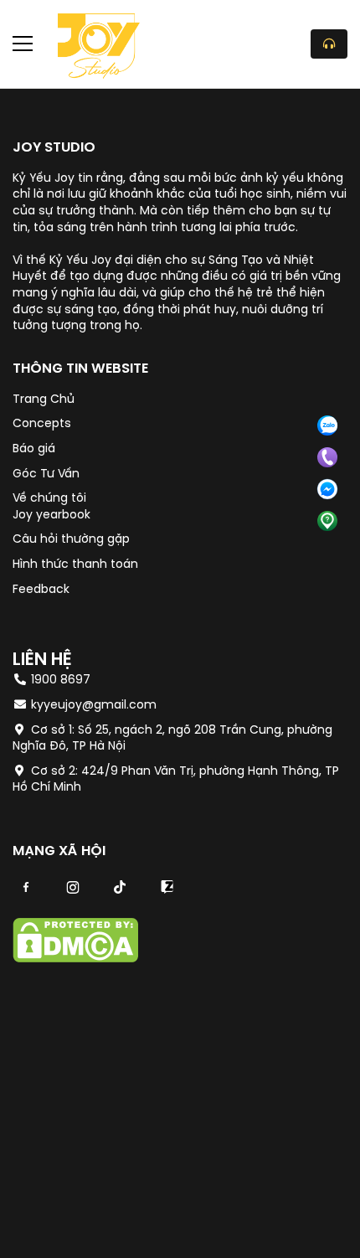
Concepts (42, 424)
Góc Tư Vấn (46, 474)
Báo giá (34, 449)
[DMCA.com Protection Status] (75, 959)
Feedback (41, 590)
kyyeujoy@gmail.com (94, 705)
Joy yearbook (51, 515)
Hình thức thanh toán (75, 565)
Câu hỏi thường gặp (71, 540)
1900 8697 (59, 680)
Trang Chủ (44, 400)
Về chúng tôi (49, 498)
